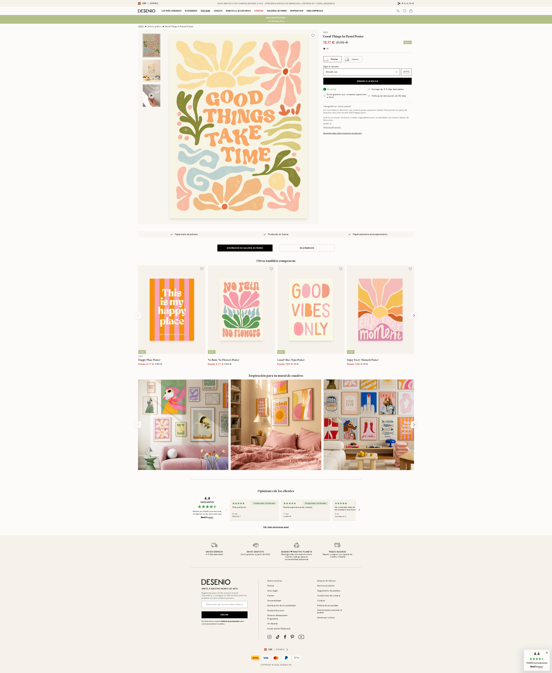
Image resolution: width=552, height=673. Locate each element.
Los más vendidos (172, 11)
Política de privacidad (230, 621)
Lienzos (218, 11)
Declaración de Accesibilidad (281, 605)
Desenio (284, 665)
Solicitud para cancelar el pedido (329, 611)
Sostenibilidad (274, 600)
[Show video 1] (151, 95)
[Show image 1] (151, 45)
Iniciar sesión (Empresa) (279, 628)
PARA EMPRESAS (315, 11)
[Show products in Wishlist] (404, 10)
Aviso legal (272, 591)
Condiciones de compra (328, 595)
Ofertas (258, 11)
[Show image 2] (151, 71)
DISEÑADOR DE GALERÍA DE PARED (245, 248)
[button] (406, 72)
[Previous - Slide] (138, 315)
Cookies (321, 600)
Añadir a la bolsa (367, 81)
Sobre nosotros (274, 581)
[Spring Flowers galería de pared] (183, 424)
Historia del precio (332, 127)
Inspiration (296, 11)
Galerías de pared (277, 11)
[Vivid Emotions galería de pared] (369, 424)
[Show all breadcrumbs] (141, 26)
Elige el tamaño (331, 66)
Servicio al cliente (326, 585)
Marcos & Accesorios (238, 11)
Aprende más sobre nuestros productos (342, 133)
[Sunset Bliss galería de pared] (276, 424)
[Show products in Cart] (411, 10)
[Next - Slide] (414, 315)
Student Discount (275, 610)
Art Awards (272, 623)
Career (270, 595)
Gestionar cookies (326, 617)
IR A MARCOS (307, 248)
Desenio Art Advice (326, 581)
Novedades (191, 11)
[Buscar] (398, 11)
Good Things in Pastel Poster (179, 26)
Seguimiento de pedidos (328, 591)
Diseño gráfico (155, 26)
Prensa (270, 585)
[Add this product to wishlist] (312, 35)
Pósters (205, 11)
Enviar (224, 614)
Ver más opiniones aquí (276, 527)
